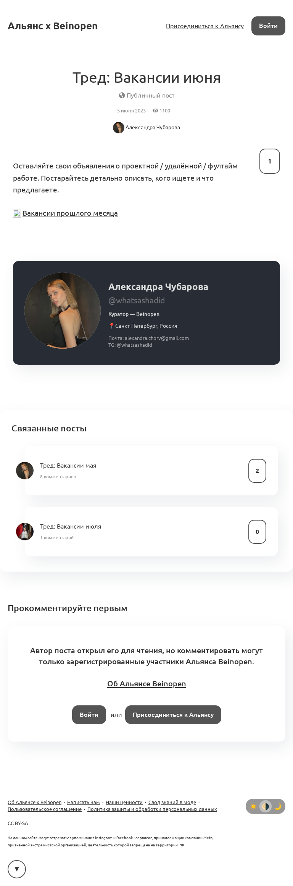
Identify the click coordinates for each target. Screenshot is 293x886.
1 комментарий (57, 537)
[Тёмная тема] (278, 806)
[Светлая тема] (253, 806)
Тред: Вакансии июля (70, 526)
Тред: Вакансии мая (68, 465)
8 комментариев (58, 476)
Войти (268, 25)
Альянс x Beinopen (53, 25)
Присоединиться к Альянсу (205, 25)
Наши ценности (124, 802)
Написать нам (83, 802)
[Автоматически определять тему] (265, 806)
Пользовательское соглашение (45, 809)
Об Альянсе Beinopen (146, 683)
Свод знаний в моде (172, 802)
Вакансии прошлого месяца (70, 213)
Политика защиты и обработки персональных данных (152, 809)
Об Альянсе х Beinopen (34, 802)
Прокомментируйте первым (67, 608)
